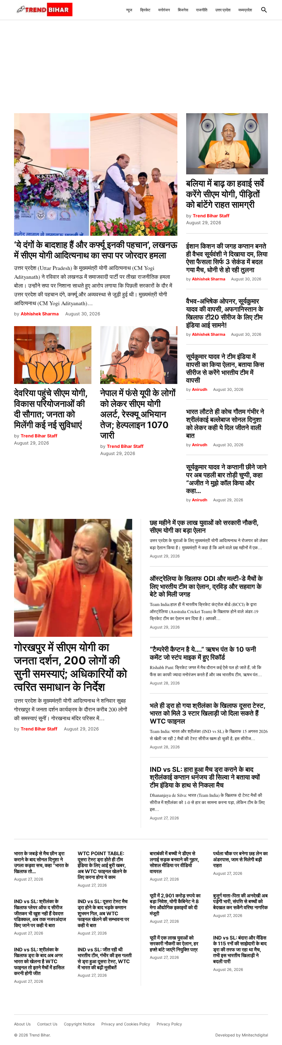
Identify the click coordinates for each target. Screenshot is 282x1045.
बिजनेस (183, 9)
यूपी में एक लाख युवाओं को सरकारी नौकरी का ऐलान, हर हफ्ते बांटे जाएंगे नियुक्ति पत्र (174, 943)
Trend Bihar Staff (39, 435)
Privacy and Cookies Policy (125, 1024)
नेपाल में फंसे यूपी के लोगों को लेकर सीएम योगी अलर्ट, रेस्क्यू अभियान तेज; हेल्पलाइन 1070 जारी (137, 414)
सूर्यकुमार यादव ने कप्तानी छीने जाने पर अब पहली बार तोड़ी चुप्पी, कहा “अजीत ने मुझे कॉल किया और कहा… (226, 479)
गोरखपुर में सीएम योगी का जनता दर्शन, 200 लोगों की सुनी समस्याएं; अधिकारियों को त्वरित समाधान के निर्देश (70, 667)
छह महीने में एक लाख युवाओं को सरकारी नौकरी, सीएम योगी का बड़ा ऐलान (204, 527)
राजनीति (201, 9)
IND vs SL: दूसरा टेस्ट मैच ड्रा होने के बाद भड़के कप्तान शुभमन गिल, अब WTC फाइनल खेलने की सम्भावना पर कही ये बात (103, 913)
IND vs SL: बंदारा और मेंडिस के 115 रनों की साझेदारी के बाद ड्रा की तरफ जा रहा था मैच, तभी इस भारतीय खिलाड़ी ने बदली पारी (240, 949)
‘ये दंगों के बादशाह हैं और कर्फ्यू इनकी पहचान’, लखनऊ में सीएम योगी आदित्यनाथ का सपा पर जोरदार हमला (95, 250)
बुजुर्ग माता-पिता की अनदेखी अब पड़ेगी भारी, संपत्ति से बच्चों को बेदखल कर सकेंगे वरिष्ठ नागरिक (240, 901)
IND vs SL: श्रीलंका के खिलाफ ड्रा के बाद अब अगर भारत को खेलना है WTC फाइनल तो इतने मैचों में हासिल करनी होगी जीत (39, 961)
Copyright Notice (79, 1024)
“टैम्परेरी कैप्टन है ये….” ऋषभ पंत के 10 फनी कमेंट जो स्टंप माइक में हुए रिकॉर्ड (203, 653)
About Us (22, 1024)
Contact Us (47, 1024)
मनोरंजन (164, 9)
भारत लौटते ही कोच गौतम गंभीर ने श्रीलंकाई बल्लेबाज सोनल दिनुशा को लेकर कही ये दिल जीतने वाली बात (225, 423)
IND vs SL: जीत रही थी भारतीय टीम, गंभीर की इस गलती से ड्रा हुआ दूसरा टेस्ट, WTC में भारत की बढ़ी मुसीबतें (105, 958)
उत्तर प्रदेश (223, 9)
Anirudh (199, 389)
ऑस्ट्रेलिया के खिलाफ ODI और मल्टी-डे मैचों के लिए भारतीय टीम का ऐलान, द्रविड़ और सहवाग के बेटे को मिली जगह (206, 587)
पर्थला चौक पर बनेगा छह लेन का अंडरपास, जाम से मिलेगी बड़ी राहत (240, 859)
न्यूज (129, 9)
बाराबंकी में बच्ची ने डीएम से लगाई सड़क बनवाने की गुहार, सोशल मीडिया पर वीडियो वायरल (174, 862)
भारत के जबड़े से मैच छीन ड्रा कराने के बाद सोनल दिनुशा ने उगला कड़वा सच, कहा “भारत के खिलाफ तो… (41, 862)
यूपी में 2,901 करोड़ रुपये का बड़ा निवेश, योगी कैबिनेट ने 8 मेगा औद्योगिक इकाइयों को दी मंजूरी (175, 904)
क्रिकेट (145, 9)
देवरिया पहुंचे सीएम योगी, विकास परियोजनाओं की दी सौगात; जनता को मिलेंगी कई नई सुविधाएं (51, 409)
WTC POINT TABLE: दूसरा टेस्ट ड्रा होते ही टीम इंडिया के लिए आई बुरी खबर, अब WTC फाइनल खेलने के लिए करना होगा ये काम (102, 865)
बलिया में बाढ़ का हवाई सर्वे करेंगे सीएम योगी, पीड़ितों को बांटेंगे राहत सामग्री (225, 194)
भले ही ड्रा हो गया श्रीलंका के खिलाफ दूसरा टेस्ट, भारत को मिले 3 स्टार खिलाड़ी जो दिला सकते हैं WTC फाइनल (207, 713)
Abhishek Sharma (40, 313)
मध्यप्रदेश (245, 9)
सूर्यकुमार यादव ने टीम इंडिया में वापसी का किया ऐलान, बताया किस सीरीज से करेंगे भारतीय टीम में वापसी (225, 368)
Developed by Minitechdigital (241, 1035)
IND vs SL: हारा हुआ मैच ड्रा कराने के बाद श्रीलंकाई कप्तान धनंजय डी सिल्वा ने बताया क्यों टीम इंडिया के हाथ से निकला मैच (205, 777)
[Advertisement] (141, 63)
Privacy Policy (169, 1024)
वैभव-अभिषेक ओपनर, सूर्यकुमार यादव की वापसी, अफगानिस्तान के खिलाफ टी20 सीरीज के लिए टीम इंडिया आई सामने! (224, 313)
